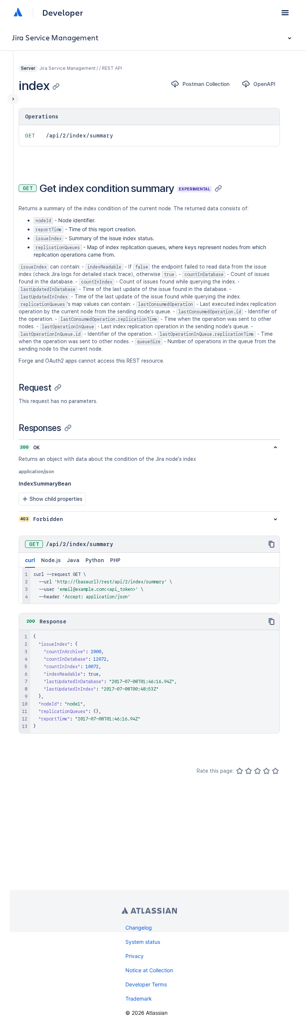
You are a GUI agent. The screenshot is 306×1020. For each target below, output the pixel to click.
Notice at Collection (149, 970)
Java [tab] (73, 560)
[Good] (266, 770)
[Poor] (248, 770)
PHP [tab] (115, 560)
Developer (62, 12)
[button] (285, 13)
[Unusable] (239, 770)
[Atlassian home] (18, 13)
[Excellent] (275, 770)
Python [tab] (94, 560)
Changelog (138, 927)
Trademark (138, 998)
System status (142, 942)
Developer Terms (146, 984)
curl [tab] (30, 560)
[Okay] (257, 770)
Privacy (134, 956)
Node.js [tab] (51, 560)
